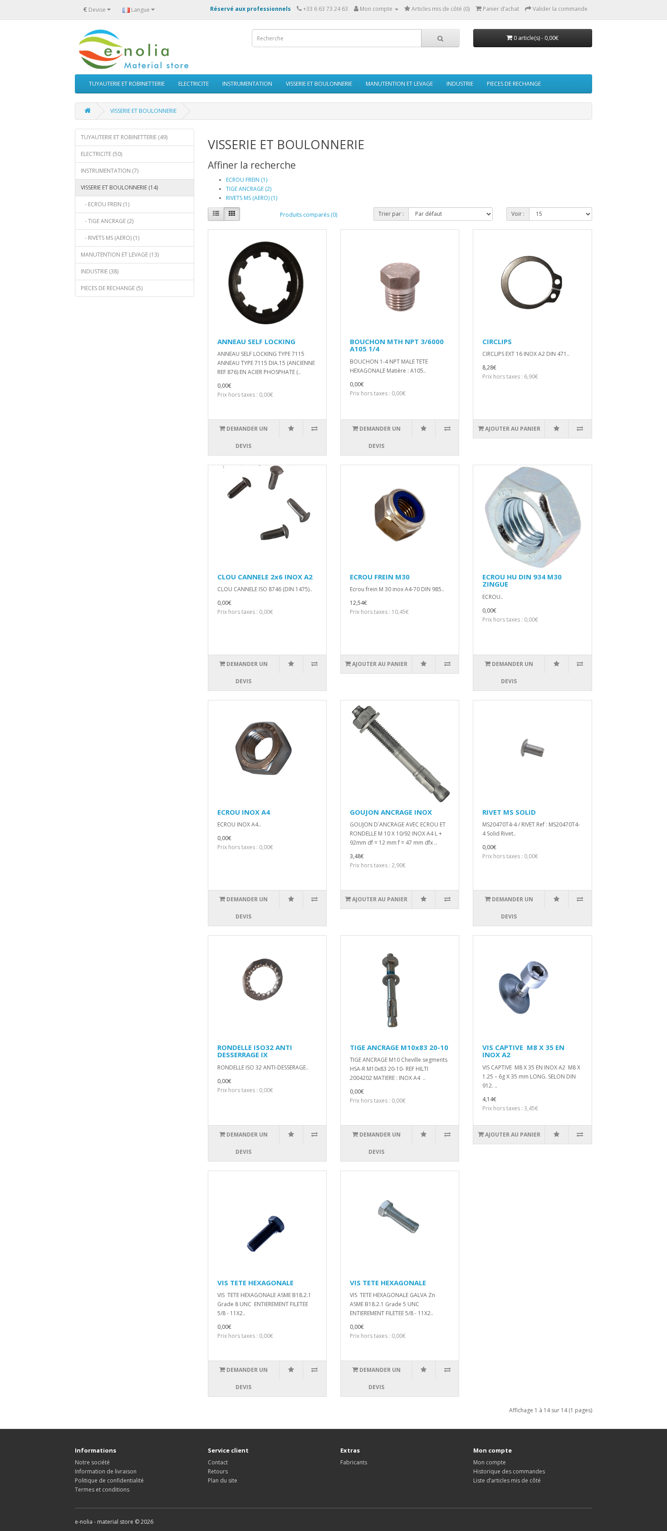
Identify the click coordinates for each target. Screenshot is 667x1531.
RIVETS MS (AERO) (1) (251, 198)
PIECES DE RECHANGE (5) (111, 288)
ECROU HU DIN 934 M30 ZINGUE (522, 580)
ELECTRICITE (193, 83)
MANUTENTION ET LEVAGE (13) (120, 254)
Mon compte (489, 1462)
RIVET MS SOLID (509, 812)
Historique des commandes (509, 1471)
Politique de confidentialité (109, 1480)
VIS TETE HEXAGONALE (255, 1282)
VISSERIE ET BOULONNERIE (319, 83)
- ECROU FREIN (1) (105, 204)
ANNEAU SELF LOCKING (256, 341)
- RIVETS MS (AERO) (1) (110, 238)
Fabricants (353, 1462)
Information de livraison (106, 1471)
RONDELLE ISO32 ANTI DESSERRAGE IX (254, 1051)
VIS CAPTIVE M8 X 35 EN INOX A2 (523, 1051)
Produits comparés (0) (308, 215)
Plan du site (222, 1480)
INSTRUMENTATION (247, 83)
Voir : (518, 214)
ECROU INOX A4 (243, 812)
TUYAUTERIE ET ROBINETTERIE (127, 83)
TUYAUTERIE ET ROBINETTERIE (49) (124, 137)
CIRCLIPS (497, 341)
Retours (218, 1471)
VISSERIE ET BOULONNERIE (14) (119, 187)
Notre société (92, 1462)
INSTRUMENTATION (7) (109, 171)
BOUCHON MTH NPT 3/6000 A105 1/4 (397, 345)
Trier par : (391, 214)
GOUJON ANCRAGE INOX (391, 812)
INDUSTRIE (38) (99, 271)
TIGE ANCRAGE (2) (248, 189)
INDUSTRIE (459, 83)
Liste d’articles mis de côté (507, 1480)
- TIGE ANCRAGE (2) (107, 221)
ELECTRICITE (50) (101, 154)
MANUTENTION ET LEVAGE (399, 83)
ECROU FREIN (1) (246, 180)
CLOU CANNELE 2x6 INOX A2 (265, 576)
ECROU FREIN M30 (380, 576)
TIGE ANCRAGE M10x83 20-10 (399, 1047)
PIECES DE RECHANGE (514, 83)
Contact (218, 1462)
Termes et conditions (102, 1489)
